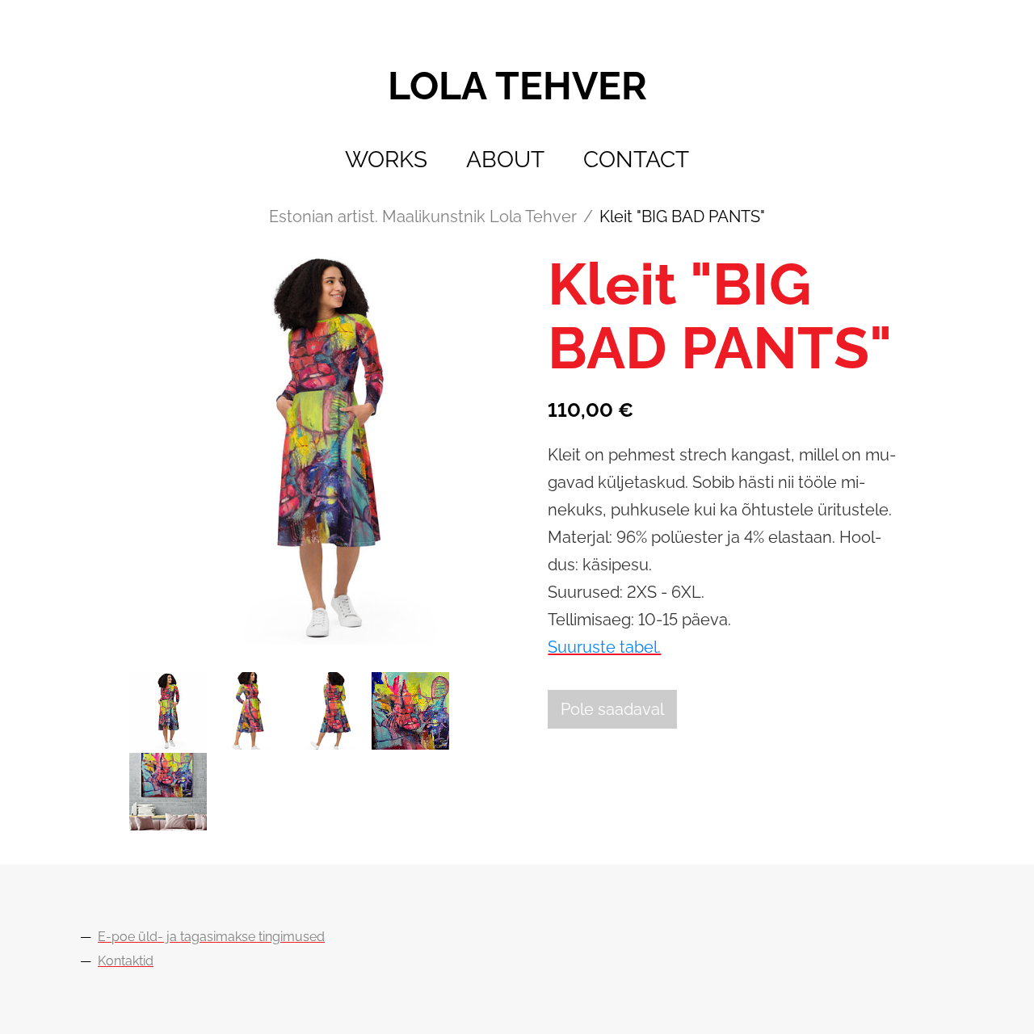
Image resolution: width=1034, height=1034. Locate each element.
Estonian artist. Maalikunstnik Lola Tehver (423, 216)
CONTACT (636, 159)
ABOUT (505, 159)
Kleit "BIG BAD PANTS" (682, 216)
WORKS (386, 159)
